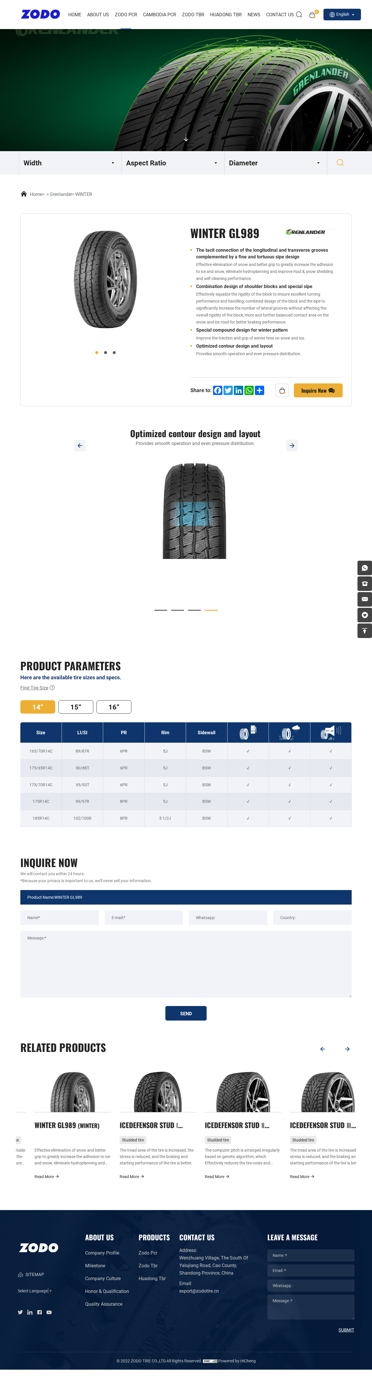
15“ (75, 707)
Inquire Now (314, 390)
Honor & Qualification (107, 1291)
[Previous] (80, 445)
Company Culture (103, 1278)
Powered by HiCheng (237, 1361)
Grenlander (61, 194)
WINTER (83, 194)
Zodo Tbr (148, 1265)
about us (98, 14)
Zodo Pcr (148, 1253)
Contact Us (280, 14)
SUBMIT (346, 1330)
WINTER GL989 (51, 1125)
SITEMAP (34, 1274)
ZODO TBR (193, 14)
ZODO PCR (126, 14)
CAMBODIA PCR (159, 14)
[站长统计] (210, 1361)
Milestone (95, 1265)
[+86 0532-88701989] (364, 583)
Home (74, 14)
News (254, 14)
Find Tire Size (34, 688)
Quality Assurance (103, 1304)
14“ (37, 707)
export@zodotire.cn (199, 1291)
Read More (30, 1176)
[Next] (292, 445)
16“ (113, 707)
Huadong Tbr (152, 1278)
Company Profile (102, 1253)
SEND (186, 1013)
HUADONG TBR (226, 14)
